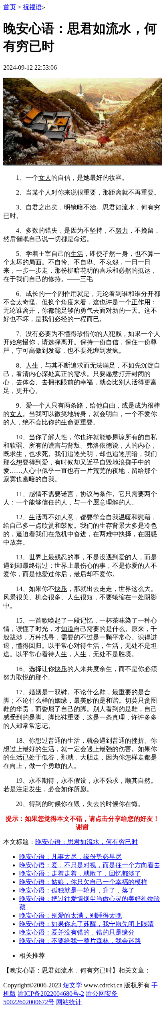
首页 (9, 7)
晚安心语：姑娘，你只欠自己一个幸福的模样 (83, 881)
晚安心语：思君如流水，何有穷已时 (86, 841)
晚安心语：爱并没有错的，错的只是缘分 (77, 932)
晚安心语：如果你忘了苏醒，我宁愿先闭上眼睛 (86, 924)
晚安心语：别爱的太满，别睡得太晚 (70, 915)
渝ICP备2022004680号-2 (51, 993)
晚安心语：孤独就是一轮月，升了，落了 (77, 890)
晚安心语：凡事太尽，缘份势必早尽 (70, 856)
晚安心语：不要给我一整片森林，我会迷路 (80, 940)
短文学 (72, 985)
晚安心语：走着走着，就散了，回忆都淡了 (80, 873)
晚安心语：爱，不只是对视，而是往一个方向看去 (89, 865)
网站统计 (69, 1002)
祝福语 (32, 7)
